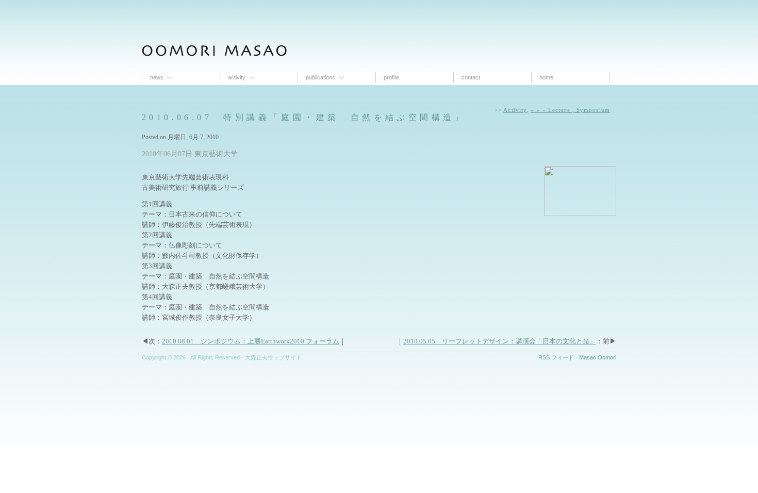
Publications (320, 77)
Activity (236, 77)
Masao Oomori (597, 357)
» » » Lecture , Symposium (570, 110)
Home (546, 77)
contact (471, 77)
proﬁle (391, 77)
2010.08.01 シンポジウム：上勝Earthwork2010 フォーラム (250, 341)
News (156, 77)
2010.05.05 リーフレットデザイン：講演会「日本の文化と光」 (499, 341)
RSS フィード (556, 357)
